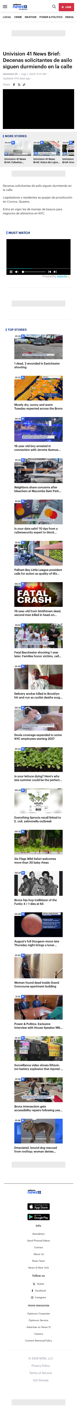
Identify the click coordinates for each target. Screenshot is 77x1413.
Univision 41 (10, 74)
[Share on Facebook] (14, 84)
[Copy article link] (24, 84)
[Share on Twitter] (19, 84)
